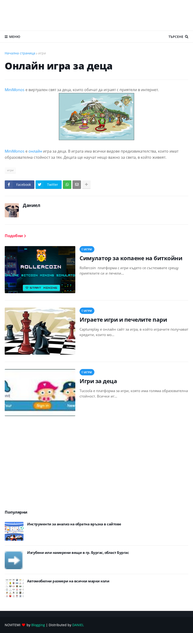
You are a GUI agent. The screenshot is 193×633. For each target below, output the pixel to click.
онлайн (35, 151)
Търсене (176, 36)
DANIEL (78, 625)
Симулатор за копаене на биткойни (131, 258)
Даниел (31, 205)
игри (42, 53)
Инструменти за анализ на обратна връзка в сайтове (74, 524)
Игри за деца (98, 381)
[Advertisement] (96, 15)
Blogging (38, 625)
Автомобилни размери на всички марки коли (68, 581)
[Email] (76, 184)
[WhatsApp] (67, 184)
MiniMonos (14, 89)
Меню (14, 36)
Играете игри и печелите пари (123, 319)
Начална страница (20, 53)
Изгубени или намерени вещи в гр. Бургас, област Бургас (78, 552)
